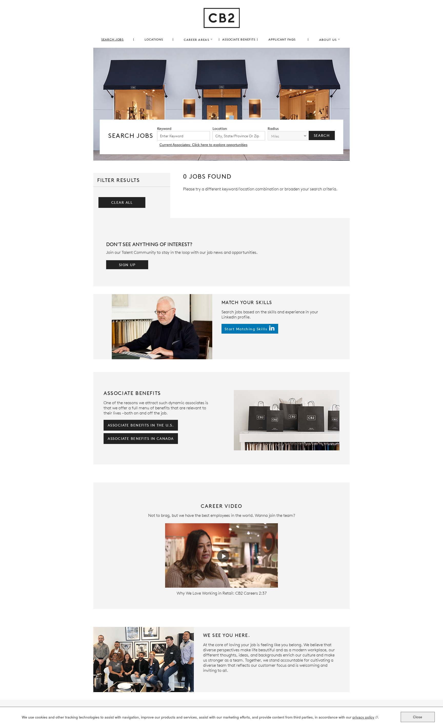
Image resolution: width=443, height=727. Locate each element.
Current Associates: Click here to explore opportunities (203, 145)
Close (417, 716)
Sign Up (127, 265)
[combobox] (239, 135)
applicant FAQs (282, 39)
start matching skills (246, 329)
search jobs (112, 39)
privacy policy (363, 717)
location (220, 128)
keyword (164, 128)
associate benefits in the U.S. (141, 425)
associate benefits (238, 39)
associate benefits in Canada (141, 438)
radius (273, 128)
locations (154, 39)
